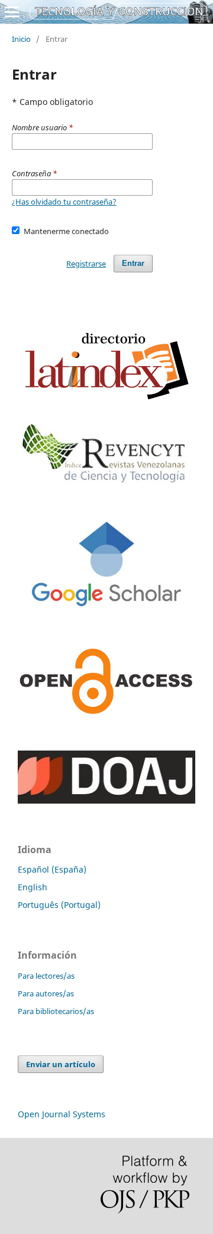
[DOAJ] (106, 800)
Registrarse (86, 263)
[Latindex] (106, 402)
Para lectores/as (46, 975)
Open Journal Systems (61, 1114)
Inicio (21, 39)
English (32, 887)
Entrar (133, 263)
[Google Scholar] (106, 631)
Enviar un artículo (60, 1064)
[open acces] (106, 711)
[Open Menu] (12, 12)
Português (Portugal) (59, 904)
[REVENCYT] (106, 486)
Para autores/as (46, 993)
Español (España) (52, 869)
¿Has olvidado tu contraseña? (64, 201)
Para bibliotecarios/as (56, 1011)
